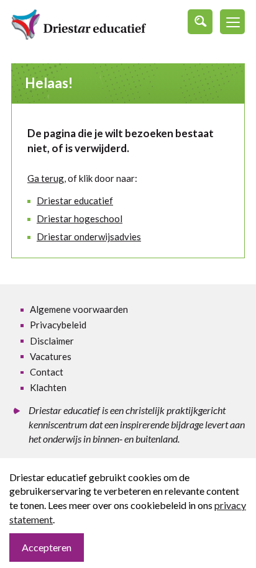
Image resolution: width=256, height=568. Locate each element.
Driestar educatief (75, 200)
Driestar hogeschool (79, 218)
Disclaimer (52, 340)
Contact (46, 371)
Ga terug (45, 178)
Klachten (48, 387)
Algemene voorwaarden (79, 309)
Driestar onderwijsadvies (89, 236)
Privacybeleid (58, 324)
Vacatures (50, 356)
